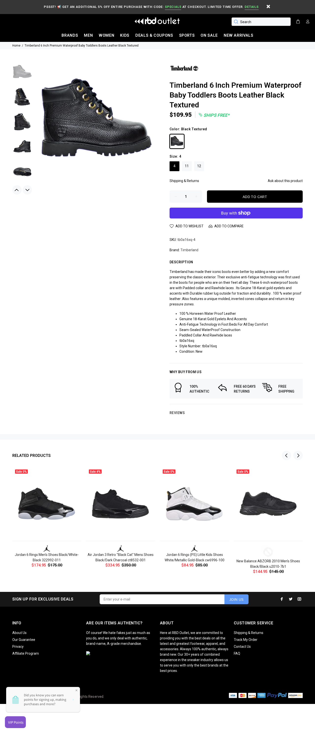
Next (27, 190)
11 (187, 166)
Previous (17, 190)
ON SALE (209, 35)
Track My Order (245, 640)
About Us (19, 633)
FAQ (237, 653)
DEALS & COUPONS (154, 35)
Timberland (189, 250)
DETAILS (251, 7)
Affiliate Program (25, 653)
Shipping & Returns (184, 181)
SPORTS (187, 35)
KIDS (124, 35)
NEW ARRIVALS (238, 35)
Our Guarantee (23, 640)
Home (16, 45)
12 (199, 166)
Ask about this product (285, 181)
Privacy (18, 647)
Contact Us (242, 647)
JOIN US (236, 599)
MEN (88, 35)
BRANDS (70, 35)
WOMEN (106, 35)
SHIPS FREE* (216, 115)
